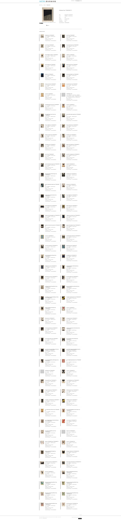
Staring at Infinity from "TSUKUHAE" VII (72, 451)
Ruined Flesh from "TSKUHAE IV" (71, 245)
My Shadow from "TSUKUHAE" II (50, 144)
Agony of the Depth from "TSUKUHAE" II (72, 144)
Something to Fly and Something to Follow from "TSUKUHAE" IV (51, 297)
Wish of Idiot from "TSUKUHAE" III (71, 205)
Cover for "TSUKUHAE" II (70, 104)
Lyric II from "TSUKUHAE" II (49, 154)
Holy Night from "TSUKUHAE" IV (71, 255)
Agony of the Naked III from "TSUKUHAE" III (73, 225)
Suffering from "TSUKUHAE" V (50, 370)
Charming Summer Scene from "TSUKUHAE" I (52, 104)
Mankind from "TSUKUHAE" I (49, 35)
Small (75, 0)
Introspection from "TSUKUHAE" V (71, 318)
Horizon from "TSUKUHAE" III (71, 184)
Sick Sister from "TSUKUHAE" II (71, 134)
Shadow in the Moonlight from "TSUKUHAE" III (52, 215)
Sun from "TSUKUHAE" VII (49, 471)
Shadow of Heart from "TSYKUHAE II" (51, 134)
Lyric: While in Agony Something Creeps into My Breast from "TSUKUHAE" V (73, 350)
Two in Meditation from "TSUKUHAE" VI (72, 380)
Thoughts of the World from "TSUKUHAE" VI (52, 399)
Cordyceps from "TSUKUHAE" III (71, 173)
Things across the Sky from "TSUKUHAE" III (73, 215)
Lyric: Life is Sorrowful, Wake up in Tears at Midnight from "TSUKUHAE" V (52, 350)
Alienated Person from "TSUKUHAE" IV (51, 276)
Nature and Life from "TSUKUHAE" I (72, 64)
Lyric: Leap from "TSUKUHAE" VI (71, 420)
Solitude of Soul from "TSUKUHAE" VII (51, 461)
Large (81, 0)
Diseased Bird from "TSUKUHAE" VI (50, 380)
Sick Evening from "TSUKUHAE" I (50, 64)
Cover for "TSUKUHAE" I (49, 93)
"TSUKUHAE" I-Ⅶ (69, 93)
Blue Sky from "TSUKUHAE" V (49, 318)
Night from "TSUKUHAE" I (49, 74)
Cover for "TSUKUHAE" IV (49, 235)
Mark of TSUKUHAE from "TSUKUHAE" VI (51, 441)
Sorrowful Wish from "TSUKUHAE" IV (72, 276)
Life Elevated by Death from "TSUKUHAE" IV (73, 235)
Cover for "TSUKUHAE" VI (70, 370)
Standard (78, 0)
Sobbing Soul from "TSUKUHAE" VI (71, 399)
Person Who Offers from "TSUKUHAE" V (51, 338)
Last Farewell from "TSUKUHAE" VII (72, 503)
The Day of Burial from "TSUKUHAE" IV (51, 245)
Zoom (48, 25)
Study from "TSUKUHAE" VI (70, 430)
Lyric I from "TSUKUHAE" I (70, 35)
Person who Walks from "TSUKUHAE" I (72, 74)
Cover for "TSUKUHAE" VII (70, 441)
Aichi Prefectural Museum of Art (77, 517)
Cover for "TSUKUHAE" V (70, 307)
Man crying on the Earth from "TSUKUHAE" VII (73, 461)
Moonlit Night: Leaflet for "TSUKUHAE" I (51, 54)
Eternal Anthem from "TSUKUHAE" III (51, 205)
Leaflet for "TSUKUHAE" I (70, 54)
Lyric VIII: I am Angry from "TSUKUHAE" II (73, 154)
